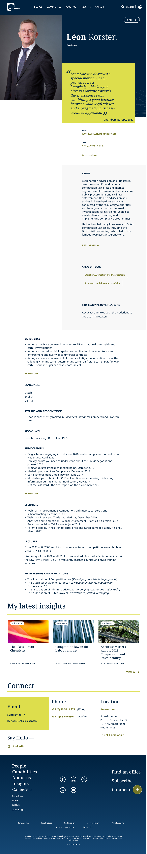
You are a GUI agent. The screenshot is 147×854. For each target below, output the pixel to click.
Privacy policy (23, 823)
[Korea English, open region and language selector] (140, 7)
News (15, 800)
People (38, 6)
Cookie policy (69, 823)
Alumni (16, 809)
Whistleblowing (118, 823)
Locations (17, 796)
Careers (100, 6)
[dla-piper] (14, 6)
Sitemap (86, 827)
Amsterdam (89, 155)
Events (16, 804)
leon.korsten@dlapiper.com (99, 133)
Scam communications (65, 827)
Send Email (14, 714)
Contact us (123, 790)
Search (130, 7)
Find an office (126, 772)
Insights (86, 6)
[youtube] (73, 790)
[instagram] (73, 779)
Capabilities (54, 6)
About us (71, 6)
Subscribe (122, 781)
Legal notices (46, 823)
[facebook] (63, 779)
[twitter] (84, 779)
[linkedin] (63, 790)
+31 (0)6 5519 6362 (93, 145)
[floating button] (137, 789)
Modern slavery (93, 823)
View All (131, 672)
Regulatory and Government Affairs (102, 283)
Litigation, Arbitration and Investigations (105, 274)
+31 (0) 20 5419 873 (63, 709)
